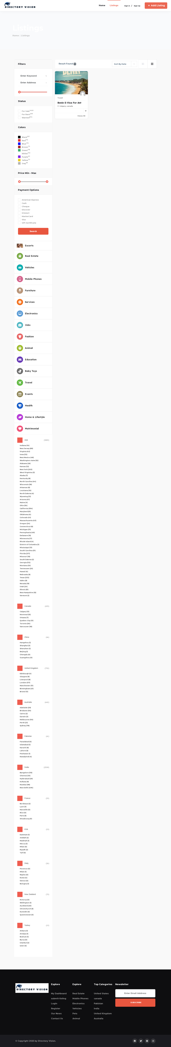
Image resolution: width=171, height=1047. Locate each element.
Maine (24, 502)
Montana (25, 565)
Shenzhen (25, 649)
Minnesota (26, 538)
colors (22, 127)
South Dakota (27, 559)
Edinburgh (25, 674)
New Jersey (26, 448)
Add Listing (158, 5)
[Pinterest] (147, 1040)
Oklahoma (25, 514)
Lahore (24, 751)
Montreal (25, 614)
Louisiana (25, 490)
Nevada (24, 583)
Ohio (23, 505)
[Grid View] (152, 63)
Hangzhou (25, 643)
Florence (25, 869)
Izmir (23, 946)
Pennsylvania (27, 532)
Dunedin (25, 912)
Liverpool (25, 680)
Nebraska (25, 574)
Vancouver (26, 626)
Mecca (24, 844)
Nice (23, 813)
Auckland (25, 906)
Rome (23, 878)
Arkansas (25, 487)
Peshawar (25, 754)
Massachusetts (28, 520)
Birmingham (27, 689)
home (102, 5)
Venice (24, 881)
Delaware (25, 535)
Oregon (25, 523)
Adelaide (25, 708)
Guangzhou (26, 658)
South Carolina (28, 550)
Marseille (25, 810)
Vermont (24, 595)
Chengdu (25, 655)
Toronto (25, 623)
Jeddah (24, 838)
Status (22, 101)
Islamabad (25, 745)
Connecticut (26, 526)
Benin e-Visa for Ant (69, 102)
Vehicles (77, 1008)
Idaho (23, 580)
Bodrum (24, 937)
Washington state (29, 460)
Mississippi (26, 547)
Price (27, 173)
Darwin (24, 717)
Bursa (23, 940)
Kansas (24, 466)
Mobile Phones (80, 998)
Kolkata (24, 782)
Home (16, 35)
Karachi (24, 748)
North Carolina (28, 481)
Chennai (25, 776)
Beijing (24, 652)
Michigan (25, 529)
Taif (23, 853)
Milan (23, 847)
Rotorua (24, 900)
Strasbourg (26, 819)
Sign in (127, 6)
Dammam (25, 835)
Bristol (24, 692)
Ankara (24, 931)
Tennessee (26, 568)
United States (101, 993)
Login (54, 1003)
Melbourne (26, 720)
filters (22, 64)
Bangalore (26, 773)
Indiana (24, 445)
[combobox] (124, 64)
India (96, 1008)
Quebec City (26, 620)
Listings (114, 5)
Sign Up (137, 6)
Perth (24, 723)
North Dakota (27, 493)
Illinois (24, 589)
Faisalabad (26, 742)
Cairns (24, 714)
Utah (24, 586)
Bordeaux (25, 804)
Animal (76, 1018)
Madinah (24, 841)
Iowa (23, 454)
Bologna (24, 884)
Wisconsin (26, 484)
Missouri (25, 556)
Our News (56, 1013)
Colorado (25, 517)
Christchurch (26, 909)
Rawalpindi (26, 757)
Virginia (25, 451)
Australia (98, 1018)
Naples (24, 875)
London (25, 683)
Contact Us (57, 1018)
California (26, 508)
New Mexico (27, 457)
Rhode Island (27, 541)
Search (33, 231)
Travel (60, 98)
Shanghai (25, 646)
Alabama (25, 463)
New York (26, 469)
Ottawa (24, 617)
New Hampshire (28, 592)
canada (98, 998)
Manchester (26, 686)
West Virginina (27, 472)
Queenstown (27, 915)
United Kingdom (103, 1013)
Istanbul (24, 943)
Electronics (78, 1003)
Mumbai (25, 785)
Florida (25, 553)
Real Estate (78, 993)
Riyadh (24, 850)
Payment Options (28, 190)
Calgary (24, 611)
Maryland (25, 511)
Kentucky (25, 478)
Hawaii (24, 571)
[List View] (143, 63)
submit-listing (58, 998)
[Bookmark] (86, 111)
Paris (23, 816)
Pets (74, 1013)
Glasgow (25, 677)
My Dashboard (59, 993)
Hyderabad (26, 779)
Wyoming (25, 496)
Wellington (25, 903)
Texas (24, 577)
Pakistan (98, 1003)
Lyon (23, 807)
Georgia (25, 562)
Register (55, 1008)
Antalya (24, 934)
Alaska (24, 475)
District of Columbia (29, 544)
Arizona (25, 499)
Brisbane (25, 711)
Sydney (25, 726)
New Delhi (26, 788)
